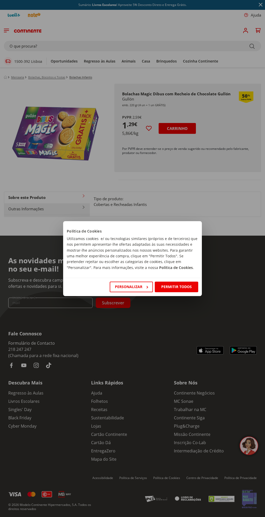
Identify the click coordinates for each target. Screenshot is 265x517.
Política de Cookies (176, 267)
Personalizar (128, 286)
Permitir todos (176, 286)
